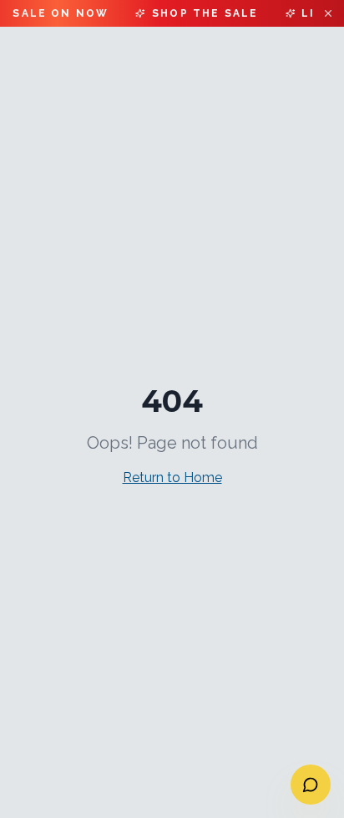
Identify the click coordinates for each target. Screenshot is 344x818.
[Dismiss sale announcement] (328, 13)
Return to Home (172, 477)
